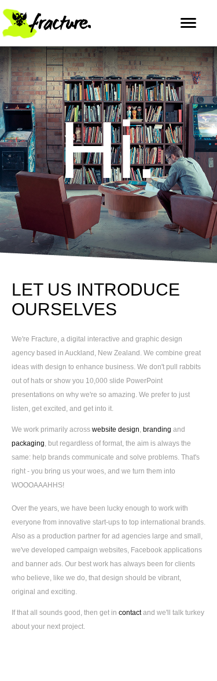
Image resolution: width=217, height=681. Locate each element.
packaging (28, 443)
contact (131, 613)
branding (157, 429)
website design (115, 429)
